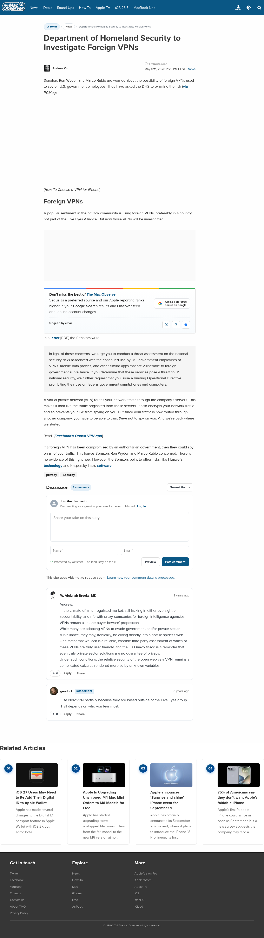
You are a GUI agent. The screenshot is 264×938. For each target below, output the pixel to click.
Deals (47, 7)
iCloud (138, 906)
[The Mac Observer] (13, 7)
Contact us (17, 899)
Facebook (17, 880)
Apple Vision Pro (145, 873)
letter (55, 338)
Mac (75, 886)
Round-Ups (65, 7)
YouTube (15, 886)
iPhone (76, 893)
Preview (150, 561)
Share (81, 673)
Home (53, 27)
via (185, 86)
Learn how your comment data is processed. (141, 577)
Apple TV (103, 7)
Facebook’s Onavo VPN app (78, 436)
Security (69, 474)
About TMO (18, 906)
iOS (136, 893)
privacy (51, 474)
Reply (68, 673)
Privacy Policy (19, 913)
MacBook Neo (144, 7)
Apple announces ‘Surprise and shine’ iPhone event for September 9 (167, 800)
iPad (75, 899)
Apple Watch (142, 880)
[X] (166, 324)
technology (53, 465)
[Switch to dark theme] (248, 7)
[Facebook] (186, 325)
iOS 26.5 (121, 7)
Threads (15, 893)
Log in (141, 506)
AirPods (77, 906)
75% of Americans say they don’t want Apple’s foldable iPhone (238, 797)
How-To (85, 7)
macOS (139, 899)
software (104, 465)
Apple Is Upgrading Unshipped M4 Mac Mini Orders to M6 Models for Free (103, 800)
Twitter (14, 873)
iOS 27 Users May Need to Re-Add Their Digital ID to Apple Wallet (36, 797)
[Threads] (176, 324)
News (34, 7)
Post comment (175, 561)
